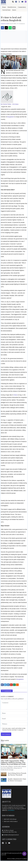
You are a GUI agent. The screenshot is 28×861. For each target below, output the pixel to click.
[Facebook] (16, 1)
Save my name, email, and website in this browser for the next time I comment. (14, 729)
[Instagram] (26, 1)
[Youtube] (23, 1)
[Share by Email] (17, 685)
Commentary (22, 7)
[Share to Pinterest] (11, 685)
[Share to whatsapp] (14, 685)
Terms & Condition (21, 858)
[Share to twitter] (5, 685)
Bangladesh (10, 117)
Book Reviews (12, 7)
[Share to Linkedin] (8, 685)
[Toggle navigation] (13, 2)
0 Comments (21, 23)
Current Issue (6, 10)
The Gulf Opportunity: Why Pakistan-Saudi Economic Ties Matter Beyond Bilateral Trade (13, 762)
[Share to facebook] (2, 685)
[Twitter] (19, 1)
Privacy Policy (11, 858)
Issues (14, 10)
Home (4, 7)
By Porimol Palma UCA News (9, 104)
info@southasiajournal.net (11, 834)
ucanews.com (4, 23)
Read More (11, 810)
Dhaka (15, 395)
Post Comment (6, 734)
